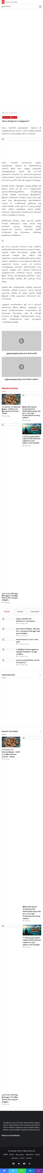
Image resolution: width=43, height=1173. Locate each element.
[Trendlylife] (6, 6)
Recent (20, 611)
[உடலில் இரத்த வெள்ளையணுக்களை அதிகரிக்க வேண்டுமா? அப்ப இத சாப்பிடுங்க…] (8, 652)
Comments (35, 611)
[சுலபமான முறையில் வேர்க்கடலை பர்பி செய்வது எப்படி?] (8, 663)
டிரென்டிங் (29, 1158)
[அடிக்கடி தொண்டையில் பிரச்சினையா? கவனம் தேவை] (8, 622)
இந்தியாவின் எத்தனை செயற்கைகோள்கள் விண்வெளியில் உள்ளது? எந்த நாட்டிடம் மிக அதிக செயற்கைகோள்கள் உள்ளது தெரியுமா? (31, 412)
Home (6, 113)
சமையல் (22, 1158)
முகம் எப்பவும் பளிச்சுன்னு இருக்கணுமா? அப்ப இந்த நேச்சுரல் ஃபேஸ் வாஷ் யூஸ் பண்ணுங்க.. (10, 596)
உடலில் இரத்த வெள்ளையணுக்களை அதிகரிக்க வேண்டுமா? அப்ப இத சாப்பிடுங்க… (27, 651)
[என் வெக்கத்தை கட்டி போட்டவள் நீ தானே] (8, 642)
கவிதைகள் (14, 1158)
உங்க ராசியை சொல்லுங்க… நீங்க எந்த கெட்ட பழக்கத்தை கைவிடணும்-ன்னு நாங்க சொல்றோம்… (28, 631)
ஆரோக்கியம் (13, 113)
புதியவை (14, 117)
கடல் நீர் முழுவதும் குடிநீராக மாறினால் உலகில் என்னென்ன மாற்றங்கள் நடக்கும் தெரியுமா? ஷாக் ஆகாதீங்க (31, 439)
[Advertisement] (21, 33)
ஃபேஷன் (11, 1154)
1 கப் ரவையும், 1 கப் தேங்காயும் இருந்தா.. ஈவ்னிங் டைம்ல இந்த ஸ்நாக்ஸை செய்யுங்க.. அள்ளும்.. (11, 410)
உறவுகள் (37, 1154)
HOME (5, 1154)
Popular (7, 611)
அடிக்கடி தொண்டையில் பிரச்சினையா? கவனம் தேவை (25, 620)
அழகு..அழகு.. (20, 1154)
